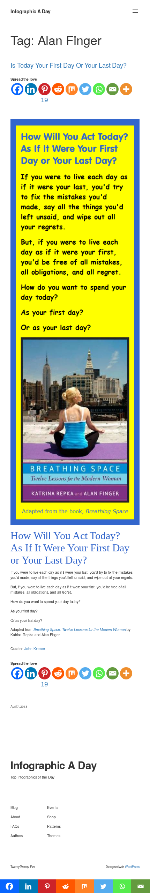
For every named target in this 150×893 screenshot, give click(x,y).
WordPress (132, 866)
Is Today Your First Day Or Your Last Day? (68, 64)
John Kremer (34, 648)
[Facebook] (17, 89)
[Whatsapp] (99, 89)
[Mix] (72, 89)
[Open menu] (135, 11)
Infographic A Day (30, 11)
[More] (126, 89)
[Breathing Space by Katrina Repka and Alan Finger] (75, 321)
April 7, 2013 (18, 706)
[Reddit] (58, 89)
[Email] (112, 89)
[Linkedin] (31, 89)
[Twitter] (85, 89)
